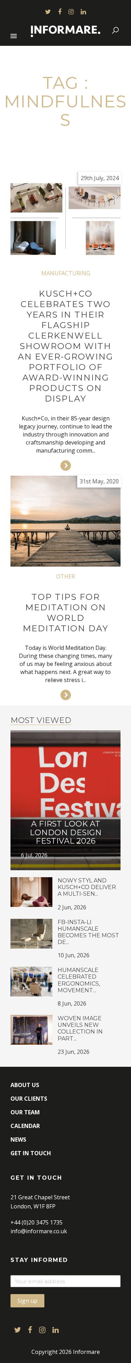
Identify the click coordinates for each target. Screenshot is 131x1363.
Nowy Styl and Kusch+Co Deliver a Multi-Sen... (87, 887)
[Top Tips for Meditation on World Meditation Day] (65, 521)
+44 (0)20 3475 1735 (36, 1222)
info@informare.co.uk (38, 1231)
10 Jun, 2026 (73, 955)
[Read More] (65, 465)
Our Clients (28, 1098)
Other (65, 576)
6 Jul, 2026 (34, 855)
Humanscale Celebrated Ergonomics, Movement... (79, 980)
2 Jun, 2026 (72, 907)
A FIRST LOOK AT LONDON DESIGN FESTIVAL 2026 (66, 832)
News (18, 1139)
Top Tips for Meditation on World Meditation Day (65, 612)
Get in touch (30, 1153)
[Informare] (66, 30)
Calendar (25, 1126)
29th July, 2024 (100, 178)
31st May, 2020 (99, 481)
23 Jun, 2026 (73, 1052)
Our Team (25, 1112)
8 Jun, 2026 (72, 1003)
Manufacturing (65, 273)
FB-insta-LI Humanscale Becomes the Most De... (88, 932)
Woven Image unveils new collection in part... (80, 1028)
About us (24, 1085)
